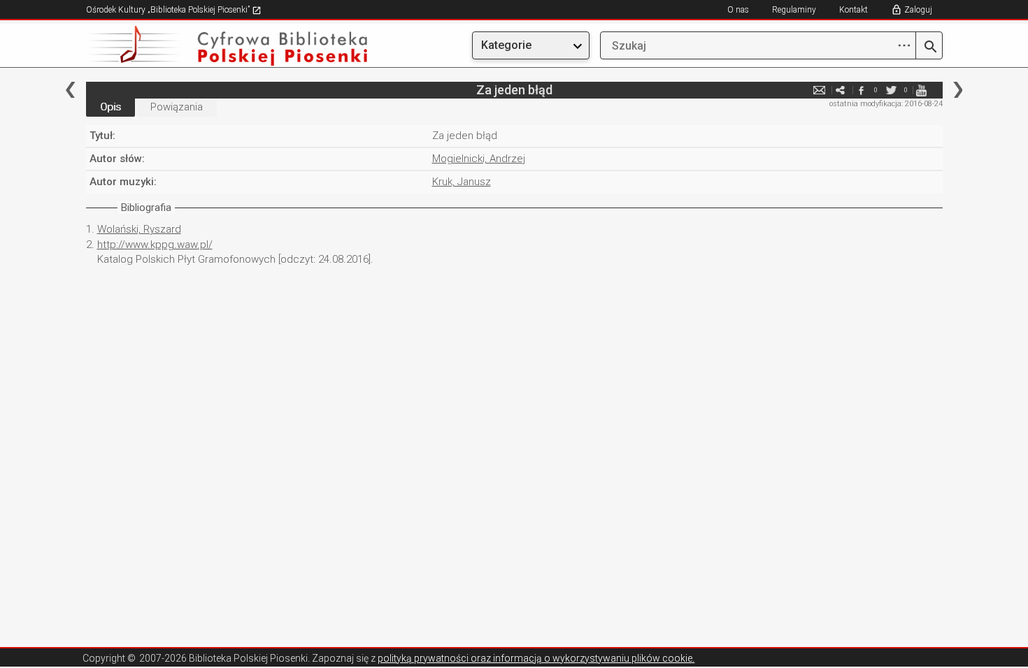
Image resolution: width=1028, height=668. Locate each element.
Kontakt (853, 10)
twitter (892, 90)
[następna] (957, 90)
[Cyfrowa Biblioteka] (214, 46)
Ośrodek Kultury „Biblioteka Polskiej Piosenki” (169, 10)
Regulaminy (794, 10)
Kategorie (506, 45)
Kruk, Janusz (461, 181)
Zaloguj (918, 10)
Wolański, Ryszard (139, 229)
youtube (922, 90)
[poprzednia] (70, 90)
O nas (738, 10)
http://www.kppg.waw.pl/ (155, 244)
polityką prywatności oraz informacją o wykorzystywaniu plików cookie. (536, 658)
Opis (110, 107)
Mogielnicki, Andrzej (478, 158)
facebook (862, 90)
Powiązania (176, 107)
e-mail (820, 90)
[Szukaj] (929, 47)
